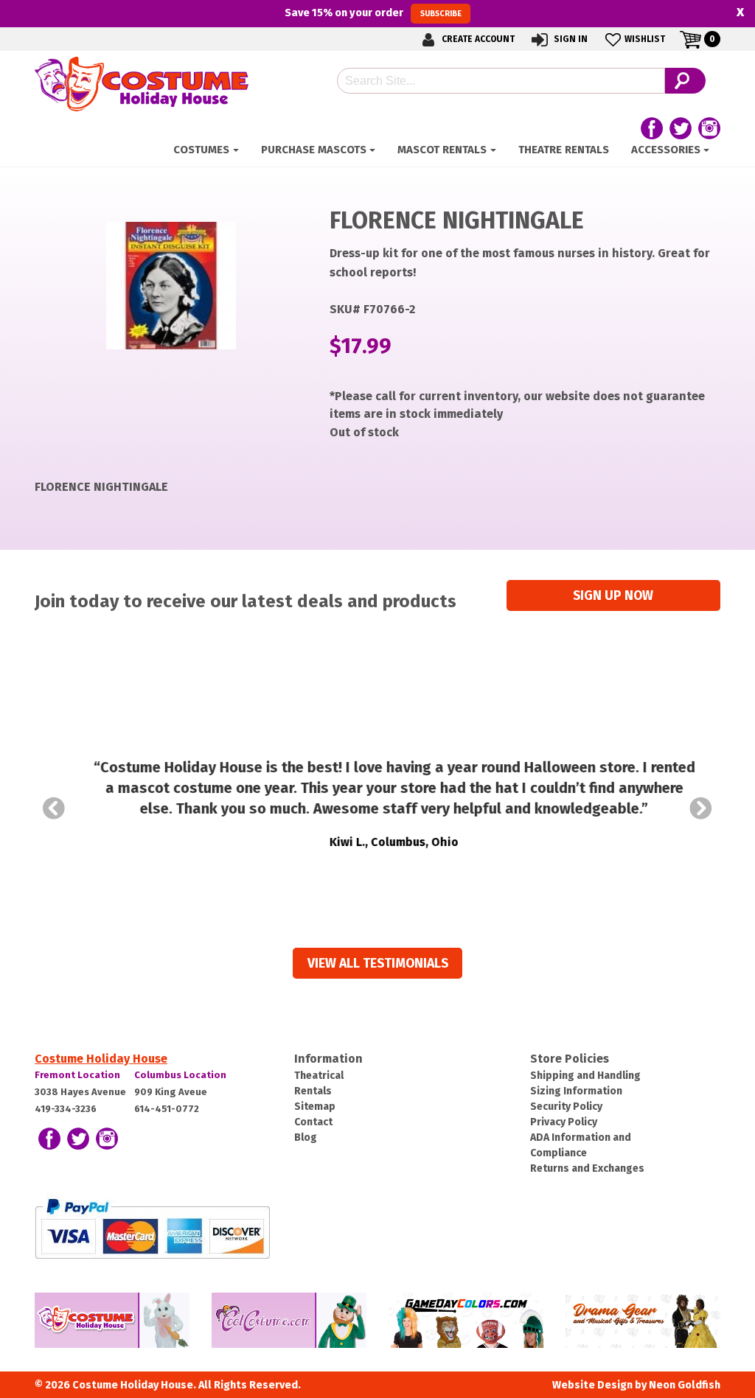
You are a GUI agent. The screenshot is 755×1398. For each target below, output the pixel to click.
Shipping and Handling (585, 1075)
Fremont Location (77, 1074)
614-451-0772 (166, 1108)
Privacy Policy (563, 1122)
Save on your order (373, 12)
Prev (54, 808)
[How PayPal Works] (152, 1227)
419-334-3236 (66, 1108)
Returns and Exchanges (587, 1168)
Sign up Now (613, 596)
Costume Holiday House (101, 1059)
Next (701, 808)
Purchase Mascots (313, 149)
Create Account (477, 39)
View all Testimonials (377, 963)
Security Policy (566, 1106)
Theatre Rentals (563, 149)
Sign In (570, 39)
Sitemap (314, 1106)
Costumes (201, 149)
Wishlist (644, 39)
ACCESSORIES (665, 149)
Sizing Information (576, 1091)
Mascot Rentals (442, 149)
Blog (305, 1137)
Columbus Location (180, 1074)
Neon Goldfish (684, 1385)
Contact (313, 1122)
